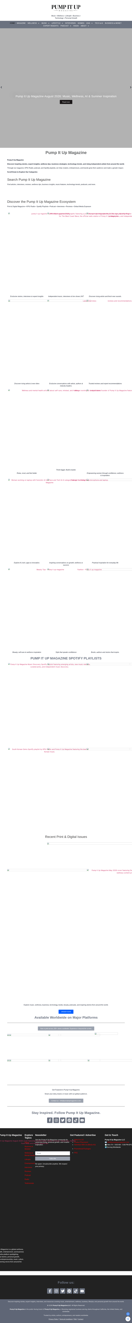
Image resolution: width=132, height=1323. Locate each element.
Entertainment (30, 1163)
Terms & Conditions (66, 1319)
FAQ (75, 1153)
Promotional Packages (82, 1149)
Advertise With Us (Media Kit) (85, 1145)
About (84, 26)
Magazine (21, 23)
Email (37, 1150)
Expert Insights (50, 26)
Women (81, 23)
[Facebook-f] (50, 1120)
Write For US (79, 1140)
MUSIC (44, 23)
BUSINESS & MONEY (113, 23)
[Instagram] (56, 1120)
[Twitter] (62, 1120)
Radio (76, 26)
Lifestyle (56, 23)
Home (12, 23)
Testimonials (29, 1183)
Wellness (32, 23)
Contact (80, 1319)
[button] (1, 87)
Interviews (70, 23)
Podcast (65, 26)
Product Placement (81, 1142)
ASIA (88, 23)
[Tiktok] (75, 1120)
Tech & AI (99, 23)
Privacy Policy (53, 1319)
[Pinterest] (69, 1120)
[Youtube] (82, 1120)
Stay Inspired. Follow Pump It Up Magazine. (66, 1113)
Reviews (28, 1171)
